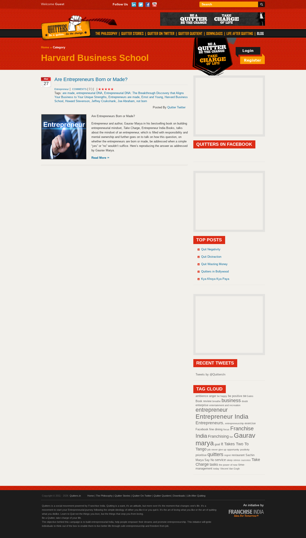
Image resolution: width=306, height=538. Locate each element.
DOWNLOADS (214, 33)
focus (226, 429)
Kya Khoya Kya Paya (215, 279)
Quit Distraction (211, 256)
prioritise (201, 455)
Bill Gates (248, 396)
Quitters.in (75, 495)
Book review (203, 401)
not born (141, 101)
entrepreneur (212, 410)
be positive (235, 396)
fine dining (215, 429)
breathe (216, 401)
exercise (250, 423)
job (209, 449)
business (231, 400)
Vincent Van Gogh (230, 468)
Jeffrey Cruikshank (103, 101)
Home (45, 47)
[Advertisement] (229, 106)
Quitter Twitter (176, 107)
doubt (245, 401)
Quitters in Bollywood (215, 271)
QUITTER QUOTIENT (190, 33)
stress (236, 460)
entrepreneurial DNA (89, 93)
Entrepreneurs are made (124, 97)
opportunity (233, 449)
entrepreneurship (234, 423)
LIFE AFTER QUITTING (239, 33)
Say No (209, 460)
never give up (218, 449)
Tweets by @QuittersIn (210, 374)
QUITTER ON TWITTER (160, 33)
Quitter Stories (122, 495)
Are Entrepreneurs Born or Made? (90, 79)
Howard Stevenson (77, 101)
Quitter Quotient (162, 495)
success (246, 460)
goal (217, 444)
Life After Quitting (196, 495)
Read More (98, 157)
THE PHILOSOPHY (106, 33)
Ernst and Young (152, 97)
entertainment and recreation (224, 405)
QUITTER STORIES (132, 33)
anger (212, 396)
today (216, 468)
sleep (230, 460)
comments (79, 89)
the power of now (228, 464)
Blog (260, 33)
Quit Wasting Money (214, 264)
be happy (222, 396)
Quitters (66, 28)
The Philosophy (104, 495)
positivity (245, 449)
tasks (214, 464)
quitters (215, 454)
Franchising (218, 436)
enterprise (202, 405)
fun (231, 436)
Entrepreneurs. (210, 422)
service (220, 460)
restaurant (238, 455)
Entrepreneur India (222, 416)
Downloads (179, 495)
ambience (202, 396)
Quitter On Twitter (142, 495)
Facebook (202, 429)
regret (227, 455)
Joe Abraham (126, 101)
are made (68, 93)
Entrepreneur (61, 89)
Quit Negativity (210, 249)
